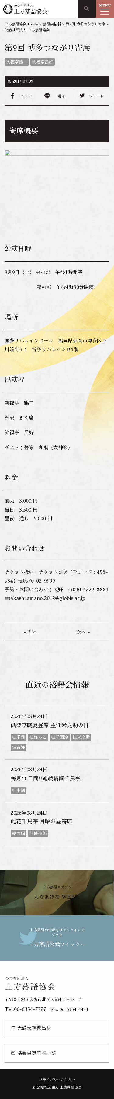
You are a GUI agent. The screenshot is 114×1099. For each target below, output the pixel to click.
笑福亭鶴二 (16, 62)
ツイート (96, 96)
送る (61, 96)
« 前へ (31, 632)
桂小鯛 (18, 790)
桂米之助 (81, 737)
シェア (26, 96)
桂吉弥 (18, 747)
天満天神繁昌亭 (31, 1028)
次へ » (83, 632)
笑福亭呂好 (42, 62)
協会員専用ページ (33, 1053)
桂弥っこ (38, 737)
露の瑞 (18, 833)
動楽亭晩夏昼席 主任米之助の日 (50, 725)
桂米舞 (18, 737)
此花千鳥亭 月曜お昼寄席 (41, 821)
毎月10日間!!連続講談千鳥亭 (46, 778)
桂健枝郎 (38, 833)
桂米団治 (59, 737)
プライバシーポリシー (57, 1080)
